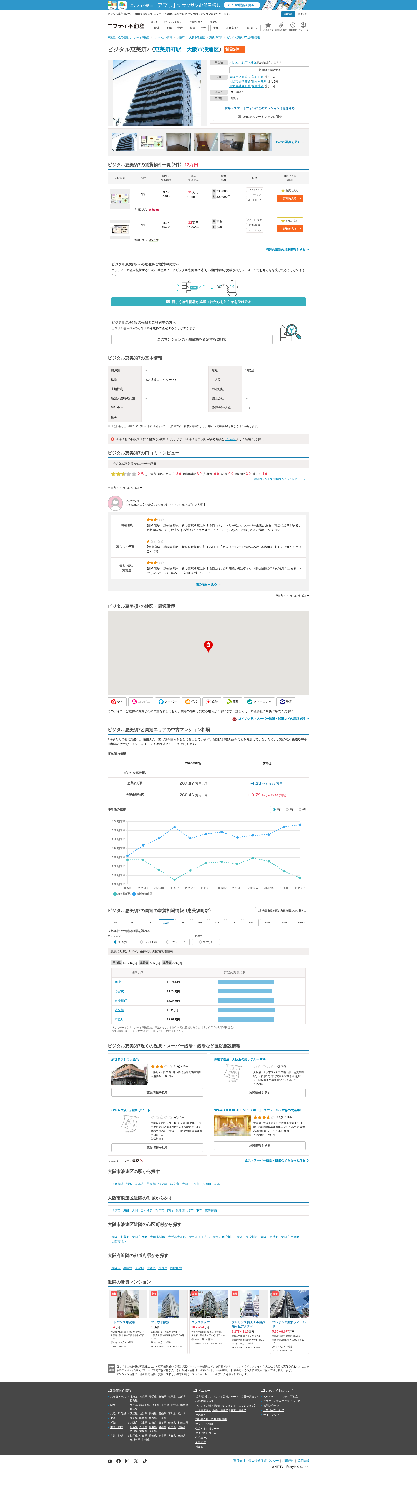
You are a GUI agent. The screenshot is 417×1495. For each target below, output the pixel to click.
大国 (135, 1210)
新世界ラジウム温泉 (125, 1059)
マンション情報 (204, 1423)
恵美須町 (121, 1000)
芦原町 (119, 1019)
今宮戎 (119, 991)
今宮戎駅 (258, 86)
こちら (230, 439)
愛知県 (134, 1418)
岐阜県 (143, 1418)
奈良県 (162, 1268)
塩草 (190, 1210)
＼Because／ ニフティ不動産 (280, 1396)
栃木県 (184, 1405)
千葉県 (165, 1405)
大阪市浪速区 (203, 49)
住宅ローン (201, 1437)
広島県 (134, 1427)
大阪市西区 (139, 1237)
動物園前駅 (259, 81)
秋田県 (172, 1396)
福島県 (134, 1400)
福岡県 (134, 1435)
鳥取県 (153, 1427)
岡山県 (143, 1427)
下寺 (199, 1210)
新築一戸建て (220, 1410)
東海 (113, 1418)
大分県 (172, 1435)
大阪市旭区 (119, 1241)
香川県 (134, 1431)
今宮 (217, 1184)
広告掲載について (273, 1410)
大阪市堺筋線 (238, 77)
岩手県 (153, 1396)
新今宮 (174, 1184)
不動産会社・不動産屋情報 (211, 1419)
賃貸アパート (230, 1396)
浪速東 (116, 1210)
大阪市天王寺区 (199, 1237)
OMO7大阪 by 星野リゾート (130, 1110)
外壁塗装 (200, 1442)
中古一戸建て (238, 1410)
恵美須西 (211, 1210)
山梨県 (143, 1413)
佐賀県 (143, 1435)
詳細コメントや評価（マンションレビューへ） (280, 479)
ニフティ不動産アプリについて (281, 1401)
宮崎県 (181, 1435)
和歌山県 (176, 1268)
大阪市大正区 (177, 1237)
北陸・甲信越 (118, 1413)
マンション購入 (204, 1405)
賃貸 (198, 1396)
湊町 (126, 1210)
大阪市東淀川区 (247, 1237)
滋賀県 (151, 1268)
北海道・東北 (118, 1396)
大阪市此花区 (120, 1237)
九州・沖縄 (116, 1435)
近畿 (113, 1422)
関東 (113, 1405)
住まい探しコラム (205, 1433)
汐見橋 (119, 1010)
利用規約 (288, 1460)
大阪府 (233, 62)
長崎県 (153, 1435)
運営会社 (239, 1460)
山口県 (172, 1427)
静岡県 (153, 1418)
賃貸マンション (211, 1396)
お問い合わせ (271, 1405)
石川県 (172, 1413)
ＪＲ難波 (117, 1184)
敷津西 (180, 1210)
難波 (118, 982)
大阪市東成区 (269, 1237)
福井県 (181, 1413)
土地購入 (200, 1414)
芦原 (170, 1210)
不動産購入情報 (204, 1401)
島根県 (162, 1427)
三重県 (162, 1418)
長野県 (153, 1413)
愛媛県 (143, 1431)
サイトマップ (271, 1414)
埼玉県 (155, 1405)
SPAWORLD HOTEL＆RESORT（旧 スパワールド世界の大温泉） (257, 1110)
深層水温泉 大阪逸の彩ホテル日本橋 (240, 1059)
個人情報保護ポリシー (263, 1460)
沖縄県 (146, 1439)
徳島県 (181, 1427)
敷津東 (159, 1210)
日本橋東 (147, 1210)
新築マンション (224, 1405)
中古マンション (245, 1405)
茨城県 (175, 1405)
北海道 (134, 1396)
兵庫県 (127, 1268)
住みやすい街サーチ (207, 1428)
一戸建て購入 (203, 1410)
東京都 (134, 1405)
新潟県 (134, 1413)
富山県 (162, 1413)
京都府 (139, 1268)
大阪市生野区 (290, 1237)
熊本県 (162, 1435)
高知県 (153, 1431)
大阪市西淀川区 (223, 1237)
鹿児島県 (135, 1439)
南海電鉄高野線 (240, 86)
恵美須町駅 (167, 49)
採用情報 (303, 1460)
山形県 (181, 1396)
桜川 (197, 1184)
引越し (199, 1446)
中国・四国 (116, 1427)
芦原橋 (151, 1184)
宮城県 (162, 1396)
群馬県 (134, 1409)
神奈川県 (144, 1405)
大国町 (186, 1184)
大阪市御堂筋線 (240, 81)
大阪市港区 (157, 1237)
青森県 (143, 1396)
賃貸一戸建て (249, 1396)
